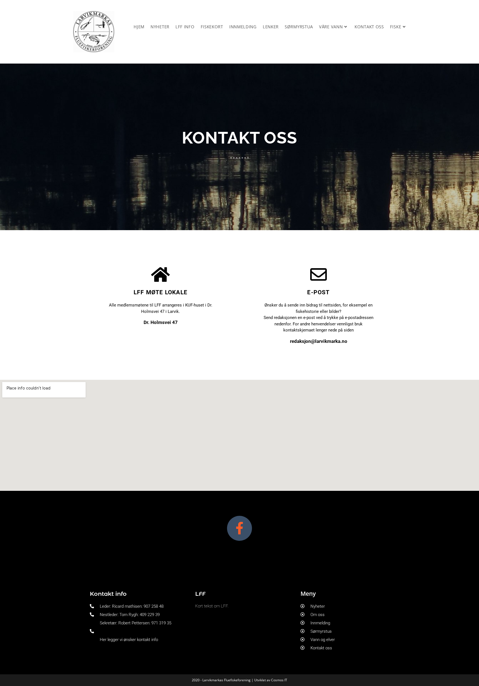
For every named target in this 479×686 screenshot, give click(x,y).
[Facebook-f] (239, 528)
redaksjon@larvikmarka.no (318, 341)
